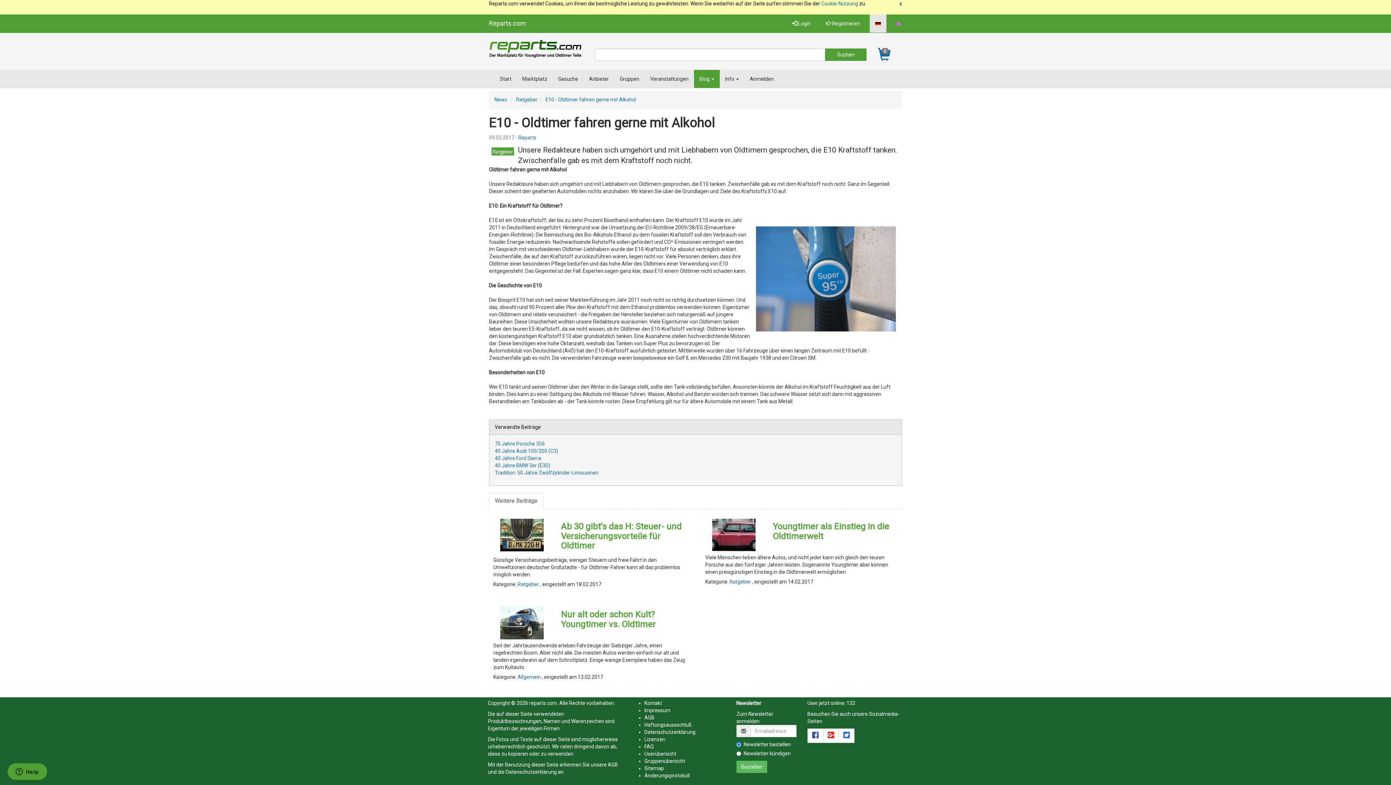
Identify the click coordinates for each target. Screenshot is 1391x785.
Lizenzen (654, 739)
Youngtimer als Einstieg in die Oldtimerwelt (831, 531)
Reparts (527, 138)
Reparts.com (507, 23)
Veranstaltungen (669, 79)
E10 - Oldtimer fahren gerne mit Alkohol (591, 100)
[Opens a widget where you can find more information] (27, 772)
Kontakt (653, 703)
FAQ (649, 746)
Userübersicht (660, 754)
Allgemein (530, 677)
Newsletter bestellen (767, 744)
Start (505, 79)
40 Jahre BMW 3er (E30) (522, 465)
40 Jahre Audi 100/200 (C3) (526, 451)
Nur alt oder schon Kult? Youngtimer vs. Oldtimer (608, 619)
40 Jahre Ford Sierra (518, 458)
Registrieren (845, 23)
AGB (613, 765)
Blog (705, 79)
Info (730, 79)
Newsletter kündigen (767, 753)
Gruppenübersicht (664, 761)
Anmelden (762, 79)
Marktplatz (534, 79)
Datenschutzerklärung (531, 772)
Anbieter (599, 79)
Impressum (657, 710)
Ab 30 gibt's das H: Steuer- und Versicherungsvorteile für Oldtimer (621, 536)
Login (804, 23)
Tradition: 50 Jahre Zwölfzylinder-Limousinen (546, 473)
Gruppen (629, 79)
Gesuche (568, 79)
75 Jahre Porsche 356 (520, 444)
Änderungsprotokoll (667, 775)
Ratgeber (527, 100)
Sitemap (654, 768)
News (500, 100)
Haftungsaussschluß (668, 725)
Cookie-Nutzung (839, 4)
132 (851, 703)
